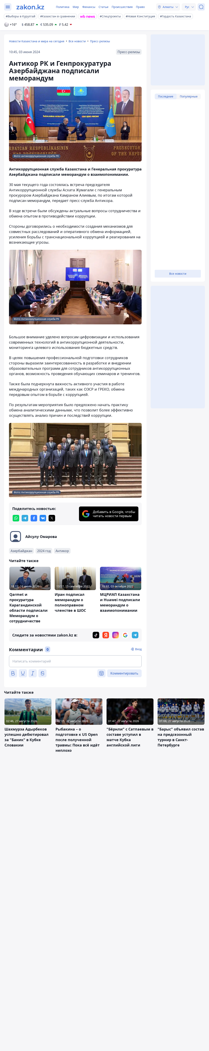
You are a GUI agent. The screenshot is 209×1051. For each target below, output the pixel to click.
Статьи (103, 7)
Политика (62, 7)
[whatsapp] (16, 518)
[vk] (43, 518)
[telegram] (25, 518)
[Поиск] (201, 7)
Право (140, 7)
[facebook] (34, 518)
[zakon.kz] (30, 6)
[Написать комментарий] (75, 661)
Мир (76, 7)
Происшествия (122, 7)
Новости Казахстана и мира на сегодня (36, 41)
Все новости (77, 41)
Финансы (88, 7)
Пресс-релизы (100, 41)
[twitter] (52, 518)
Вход (138, 649)
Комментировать (124, 673)
